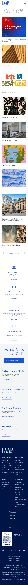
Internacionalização (8, 472)
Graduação (5, 460)
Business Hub (19, 489)
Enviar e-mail (14, 298)
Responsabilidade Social (20, 505)
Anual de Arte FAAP (19, 473)
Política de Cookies (13, 558)
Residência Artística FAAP (19, 469)
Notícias (12, 518)
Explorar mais (12, 253)
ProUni (17, 502)
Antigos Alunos (19, 484)
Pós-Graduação (6, 463)
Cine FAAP (18, 465)
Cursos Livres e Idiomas (6, 466)
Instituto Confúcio (20, 499)
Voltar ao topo (13, 527)
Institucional (5, 482)
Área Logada (12, 512)
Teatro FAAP (19, 463)
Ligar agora (14, 319)
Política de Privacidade (13, 556)
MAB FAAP (18, 460)
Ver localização (14, 279)
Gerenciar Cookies (14, 560)
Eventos (12, 515)
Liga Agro (18, 494)
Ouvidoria (4, 489)
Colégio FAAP (6, 470)
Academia (18, 482)
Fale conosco (14, 339)
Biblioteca (18, 487)
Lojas (16, 497)
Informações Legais (5, 485)
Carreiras (17, 492)
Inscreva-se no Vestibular (12, 360)
